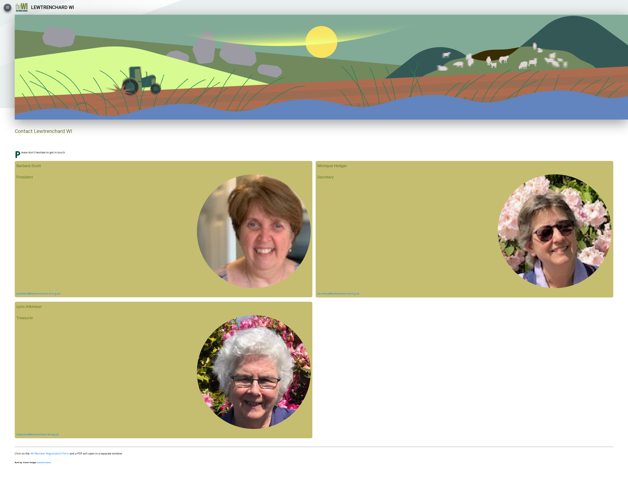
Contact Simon (44, 462)
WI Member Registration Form (50, 453)
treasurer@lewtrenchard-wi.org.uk (37, 434)
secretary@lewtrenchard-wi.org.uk (338, 293)
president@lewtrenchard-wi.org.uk (38, 293)
